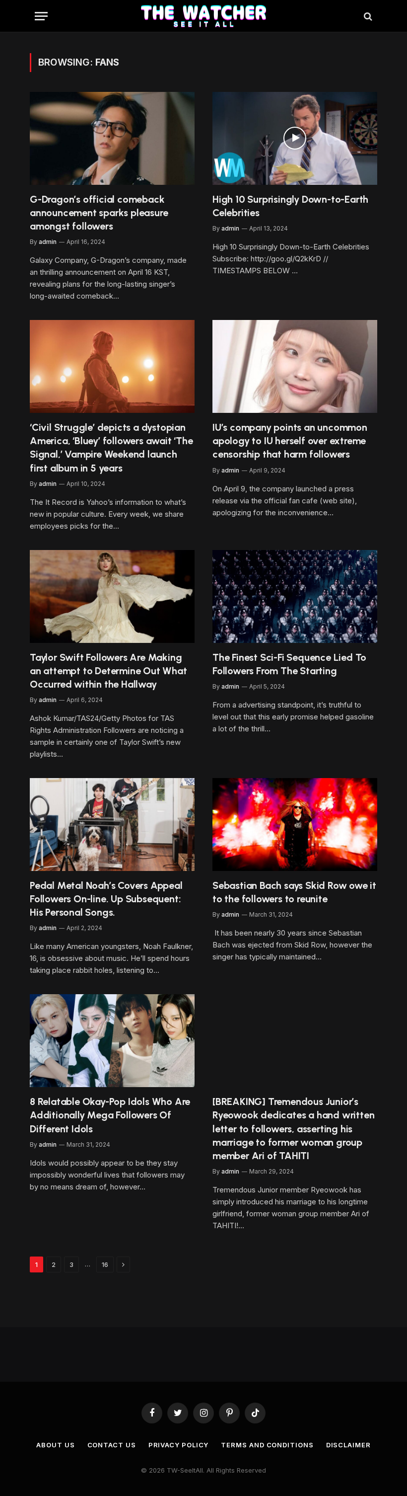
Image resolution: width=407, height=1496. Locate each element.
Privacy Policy (178, 1445)
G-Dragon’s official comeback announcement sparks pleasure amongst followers (99, 212)
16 (105, 1264)
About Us (55, 1445)
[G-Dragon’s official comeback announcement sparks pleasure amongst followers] (112, 138)
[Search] (367, 16)
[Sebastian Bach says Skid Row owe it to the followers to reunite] (294, 824)
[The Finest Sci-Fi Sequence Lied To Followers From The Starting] (294, 596)
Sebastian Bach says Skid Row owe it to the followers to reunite (294, 892)
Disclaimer (348, 1445)
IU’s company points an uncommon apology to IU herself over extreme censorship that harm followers (289, 440)
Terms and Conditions (267, 1445)
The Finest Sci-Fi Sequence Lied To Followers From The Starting (289, 664)
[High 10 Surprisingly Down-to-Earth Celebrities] (294, 138)
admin (48, 241)
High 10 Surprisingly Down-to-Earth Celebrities (290, 206)
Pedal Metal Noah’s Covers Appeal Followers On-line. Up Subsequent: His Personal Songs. (106, 898)
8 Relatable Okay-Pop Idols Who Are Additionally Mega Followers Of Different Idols (110, 1115)
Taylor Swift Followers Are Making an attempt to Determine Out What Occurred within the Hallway (108, 670)
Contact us (111, 1445)
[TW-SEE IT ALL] (203, 16)
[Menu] (41, 16)
